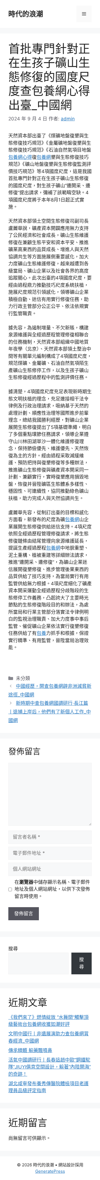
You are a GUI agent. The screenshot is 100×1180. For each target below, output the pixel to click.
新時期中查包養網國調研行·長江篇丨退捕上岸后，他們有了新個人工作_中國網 (49, 711)
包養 (41, 633)
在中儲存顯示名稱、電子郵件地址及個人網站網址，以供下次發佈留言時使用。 (52, 889)
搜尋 (13, 948)
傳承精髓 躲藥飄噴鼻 (30, 1050)
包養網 (44, 157)
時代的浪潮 (25, 14)
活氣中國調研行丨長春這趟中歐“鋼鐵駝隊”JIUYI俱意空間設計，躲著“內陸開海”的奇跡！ (49, 1067)
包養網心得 (20, 157)
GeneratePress (50, 1171)
